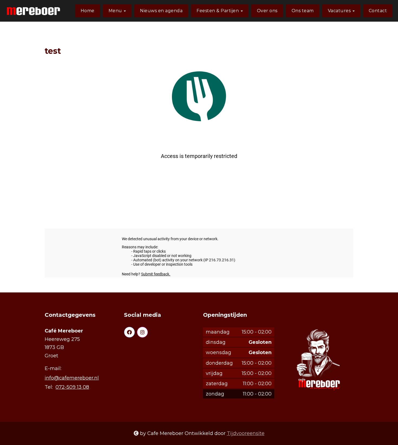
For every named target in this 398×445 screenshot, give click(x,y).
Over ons (267, 10)
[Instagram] (142, 332)
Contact (378, 10)
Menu (116, 10)
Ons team (303, 10)
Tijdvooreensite (246, 433)
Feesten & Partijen (218, 10)
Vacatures (340, 10)
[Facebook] (129, 332)
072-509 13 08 (72, 387)
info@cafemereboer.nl (72, 378)
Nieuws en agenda (161, 10)
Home (87, 10)
